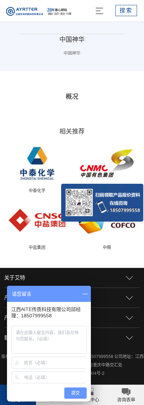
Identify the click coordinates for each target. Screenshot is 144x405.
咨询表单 (126, 399)
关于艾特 (14, 278)
